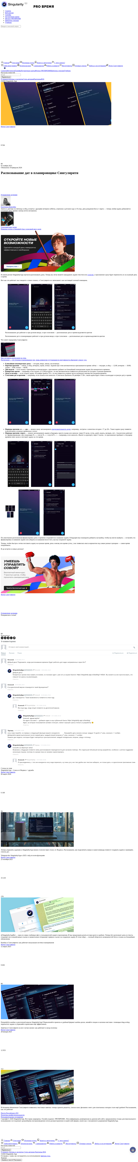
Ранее (20, 653)
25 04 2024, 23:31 (20, 684)
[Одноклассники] (5, 638)
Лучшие (11, 653)
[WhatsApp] (11, 638)
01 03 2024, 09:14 (45, 745)
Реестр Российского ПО (9, 1113)
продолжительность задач (61, 429)
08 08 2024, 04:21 (46, 670)
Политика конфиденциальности (12, 1115)
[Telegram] (8, 638)
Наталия (37, 670)
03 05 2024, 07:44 (46, 695)
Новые (3, 653)
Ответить (10, 664)
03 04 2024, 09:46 (41, 760)
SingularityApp (30, 705)
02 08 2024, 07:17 (20, 659)
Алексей (37, 695)
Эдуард (36, 745)
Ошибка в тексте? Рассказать (11, 1160)
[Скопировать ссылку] (14, 638)
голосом (90, 275)
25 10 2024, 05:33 (41, 705)
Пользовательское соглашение (12, 1117)
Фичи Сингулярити (8, 595)
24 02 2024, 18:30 (19, 730)
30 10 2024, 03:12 (56, 716)
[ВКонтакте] (2, 638)
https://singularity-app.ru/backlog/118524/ (91, 675)
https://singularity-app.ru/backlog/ (79, 720)
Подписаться (6, 77)
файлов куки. (46, 1156)
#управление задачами (9, 195)
